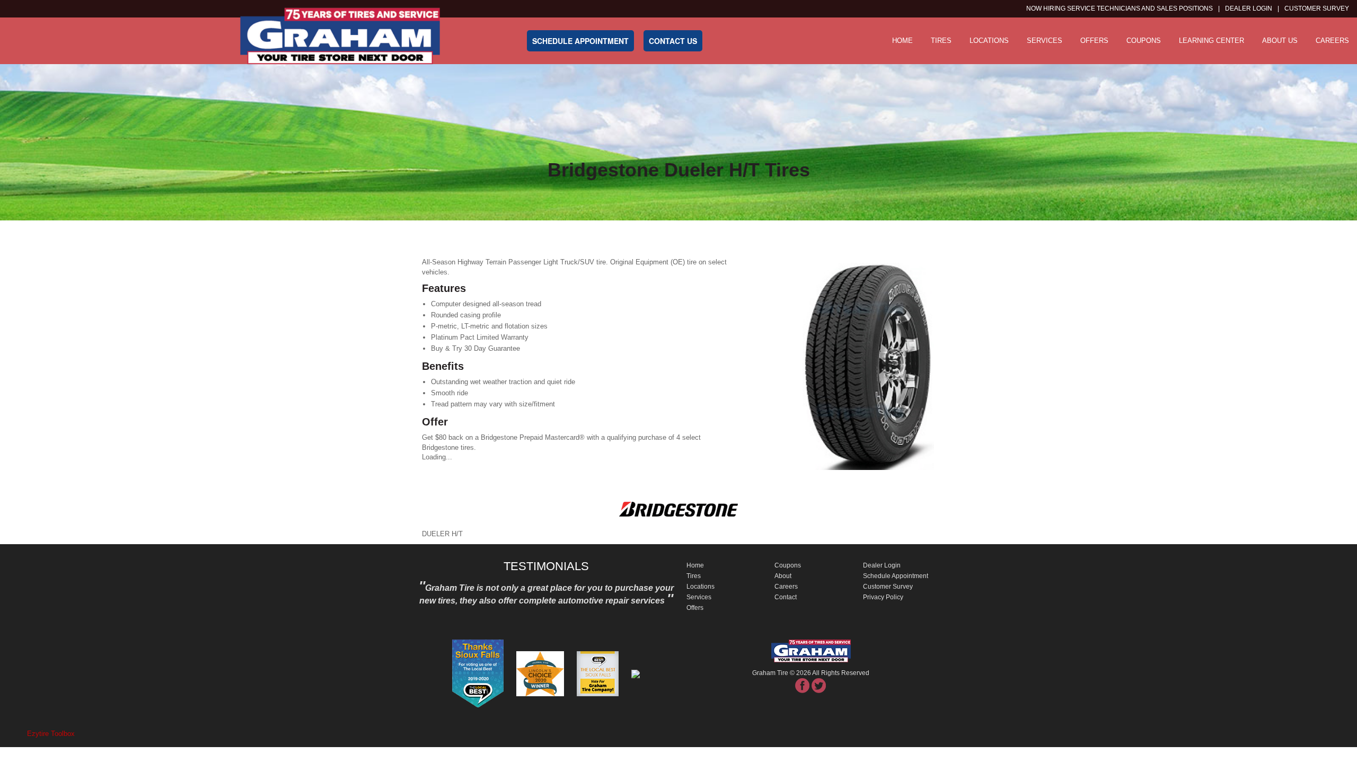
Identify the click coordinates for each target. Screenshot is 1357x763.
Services (1044, 41)
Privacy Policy (883, 597)
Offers (1094, 41)
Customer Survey (888, 586)
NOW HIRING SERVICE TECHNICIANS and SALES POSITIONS (1119, 8)
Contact (785, 597)
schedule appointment (580, 41)
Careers (1332, 41)
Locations (989, 41)
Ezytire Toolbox (51, 734)
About (782, 576)
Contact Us (673, 41)
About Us (1280, 41)
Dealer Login (1248, 8)
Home (902, 41)
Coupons (1143, 41)
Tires (941, 41)
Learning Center (1211, 41)
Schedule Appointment (895, 576)
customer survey (1316, 8)
